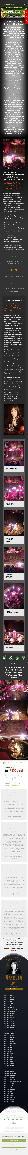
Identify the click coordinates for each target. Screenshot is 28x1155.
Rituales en (9, 995)
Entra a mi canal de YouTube (13, 776)
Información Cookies (13, 1152)
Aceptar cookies (14, 1140)
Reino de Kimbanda (13, 785)
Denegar (14, 1145)
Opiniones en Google (10, 188)
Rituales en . (9, 1017)
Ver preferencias (14, 1149)
